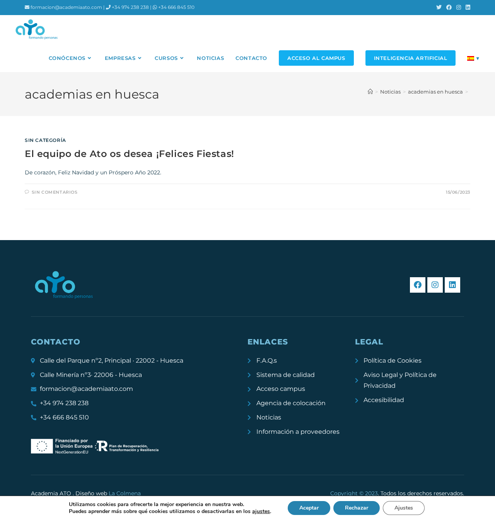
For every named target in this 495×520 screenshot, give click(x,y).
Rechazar (356, 507)
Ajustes (403, 507)
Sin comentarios (55, 192)
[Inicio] (370, 92)
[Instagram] (435, 285)
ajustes (261, 511)
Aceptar (309, 507)
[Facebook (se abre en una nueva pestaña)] (449, 7)
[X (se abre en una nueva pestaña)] (439, 7)
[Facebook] (417, 285)
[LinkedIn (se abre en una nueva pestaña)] (466, 7)
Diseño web (108, 493)
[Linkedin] (452, 285)
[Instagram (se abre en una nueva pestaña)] (458, 7)
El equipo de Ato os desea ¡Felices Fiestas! (129, 153)
